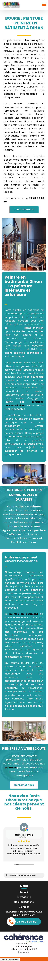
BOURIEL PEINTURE (24, 943)
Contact (24, 906)
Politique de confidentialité (24, 949)
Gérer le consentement (10, 959)
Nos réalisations (24, 902)
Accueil (24, 892)
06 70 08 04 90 (26, 921)
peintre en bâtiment (23, 614)
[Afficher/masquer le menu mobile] (44, 4)
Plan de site (23, 952)
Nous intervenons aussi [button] (22, 875)
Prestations (24, 897)
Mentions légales (24, 946)
